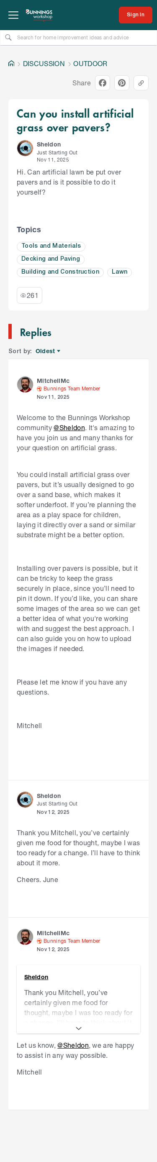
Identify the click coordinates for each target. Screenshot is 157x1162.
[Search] (8, 37)
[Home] (11, 63)
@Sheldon (69, 427)
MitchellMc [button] (53, 380)
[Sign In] (135, 15)
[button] (25, 148)
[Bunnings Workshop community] (39, 15)
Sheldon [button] (49, 144)
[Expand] (78, 1028)
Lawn (119, 272)
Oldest (46, 351)
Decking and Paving (50, 259)
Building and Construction (60, 272)
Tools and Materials (51, 246)
